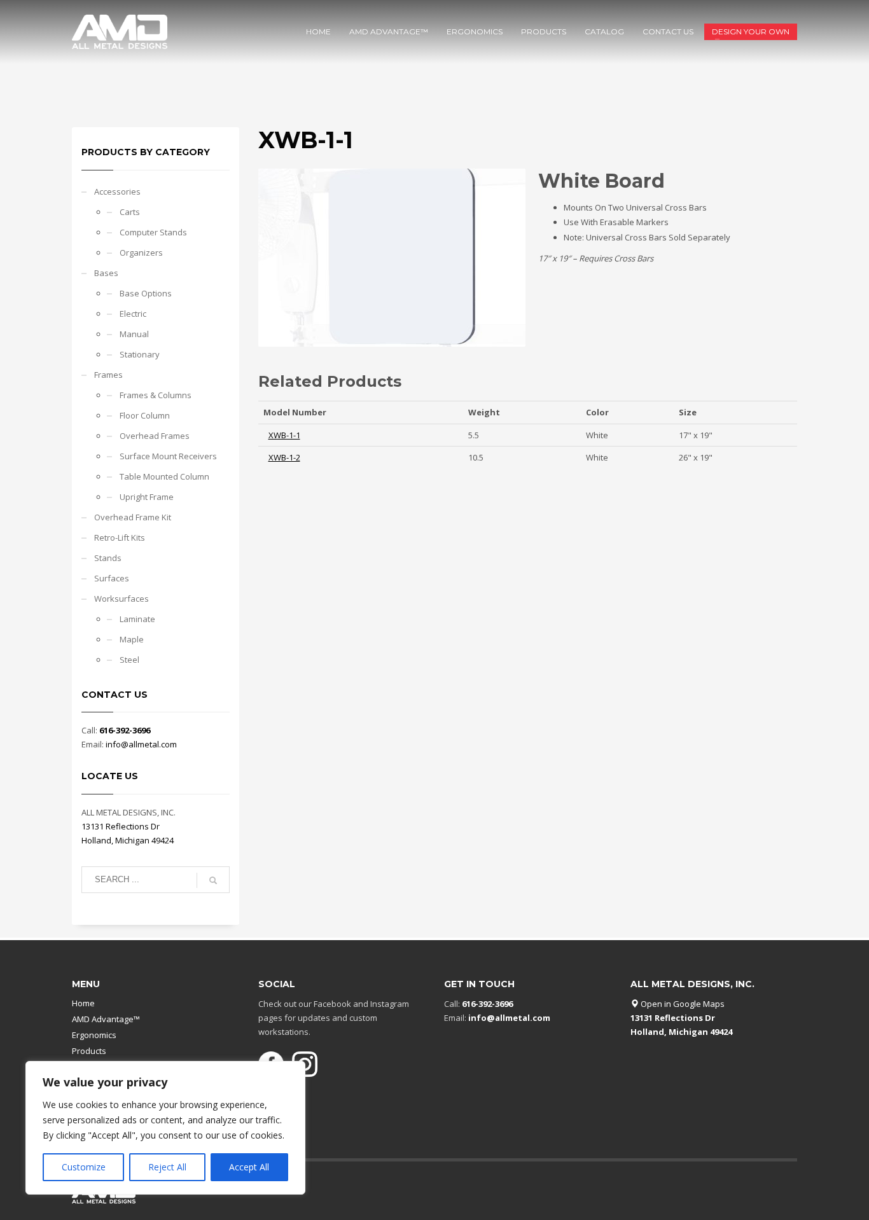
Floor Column (145, 415)
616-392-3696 (124, 730)
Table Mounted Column (164, 476)
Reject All (167, 1167)
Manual (134, 334)
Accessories (117, 191)
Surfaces (111, 578)
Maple (132, 639)
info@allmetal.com (141, 744)
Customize (84, 1167)
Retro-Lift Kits (119, 537)
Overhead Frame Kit (132, 517)
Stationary (140, 354)
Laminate (137, 619)
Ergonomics (94, 1035)
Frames (108, 374)
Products (89, 1051)
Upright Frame (147, 497)
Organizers (141, 252)
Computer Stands (153, 232)
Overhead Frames (155, 435)
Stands (108, 558)
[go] (213, 880)
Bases (106, 273)
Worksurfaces (121, 598)
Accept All (249, 1167)
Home (83, 1003)
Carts (130, 212)
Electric (133, 313)
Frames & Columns (155, 395)
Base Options (146, 293)
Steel (129, 659)
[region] (165, 1128)
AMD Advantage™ (106, 1019)
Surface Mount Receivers (168, 456)
